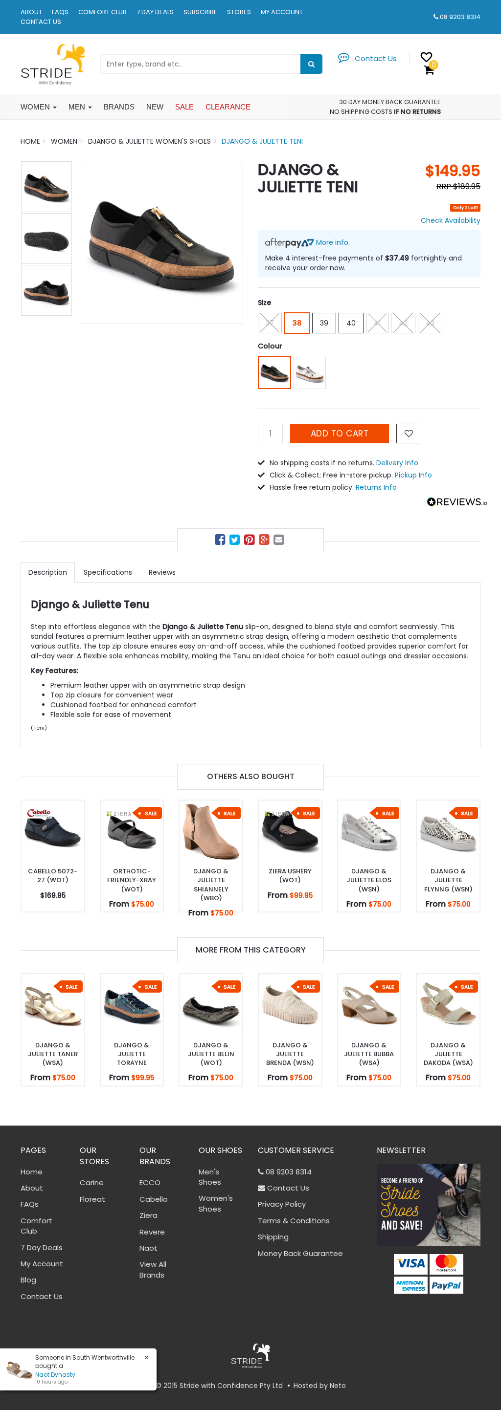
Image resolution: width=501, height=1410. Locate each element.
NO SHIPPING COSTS (361, 111)
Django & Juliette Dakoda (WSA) (448, 1054)
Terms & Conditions (294, 1220)
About (31, 12)
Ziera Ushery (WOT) (290, 876)
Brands (119, 107)
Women (36, 107)
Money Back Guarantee (300, 1253)
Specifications (108, 572)
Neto (338, 1385)
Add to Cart (340, 433)
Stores (239, 12)
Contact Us (41, 21)
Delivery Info (397, 463)
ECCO (149, 1182)
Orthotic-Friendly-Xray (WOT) (131, 880)
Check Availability (450, 220)
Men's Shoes (210, 1177)
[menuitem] (221, 541)
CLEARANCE (227, 107)
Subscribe (200, 12)
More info (331, 242)
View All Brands (152, 1269)
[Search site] (311, 64)
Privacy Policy (282, 1204)
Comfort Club (102, 12)
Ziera (148, 1215)
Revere (152, 1232)
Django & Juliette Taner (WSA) (53, 1054)
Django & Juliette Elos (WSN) (368, 880)
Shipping (273, 1237)
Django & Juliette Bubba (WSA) (369, 1054)
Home (32, 1172)
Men (77, 107)
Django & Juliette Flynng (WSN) (448, 880)
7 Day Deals (155, 12)
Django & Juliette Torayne (131, 1054)
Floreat (92, 1199)
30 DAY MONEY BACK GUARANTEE (390, 102)
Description (47, 572)
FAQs (60, 12)
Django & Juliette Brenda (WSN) (290, 1054)
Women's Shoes (216, 1203)
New (154, 107)
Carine (92, 1182)
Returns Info (376, 487)
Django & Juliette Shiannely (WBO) (210, 885)
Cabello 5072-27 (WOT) (52, 876)
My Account (282, 12)
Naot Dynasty (46, 1374)
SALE (184, 107)
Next (231, 242)
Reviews (162, 572)
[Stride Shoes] (53, 63)
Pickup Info (413, 475)
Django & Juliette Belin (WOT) (211, 1054)
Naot (148, 1248)
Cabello (153, 1199)
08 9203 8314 (460, 17)
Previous (92, 242)
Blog (28, 1280)
